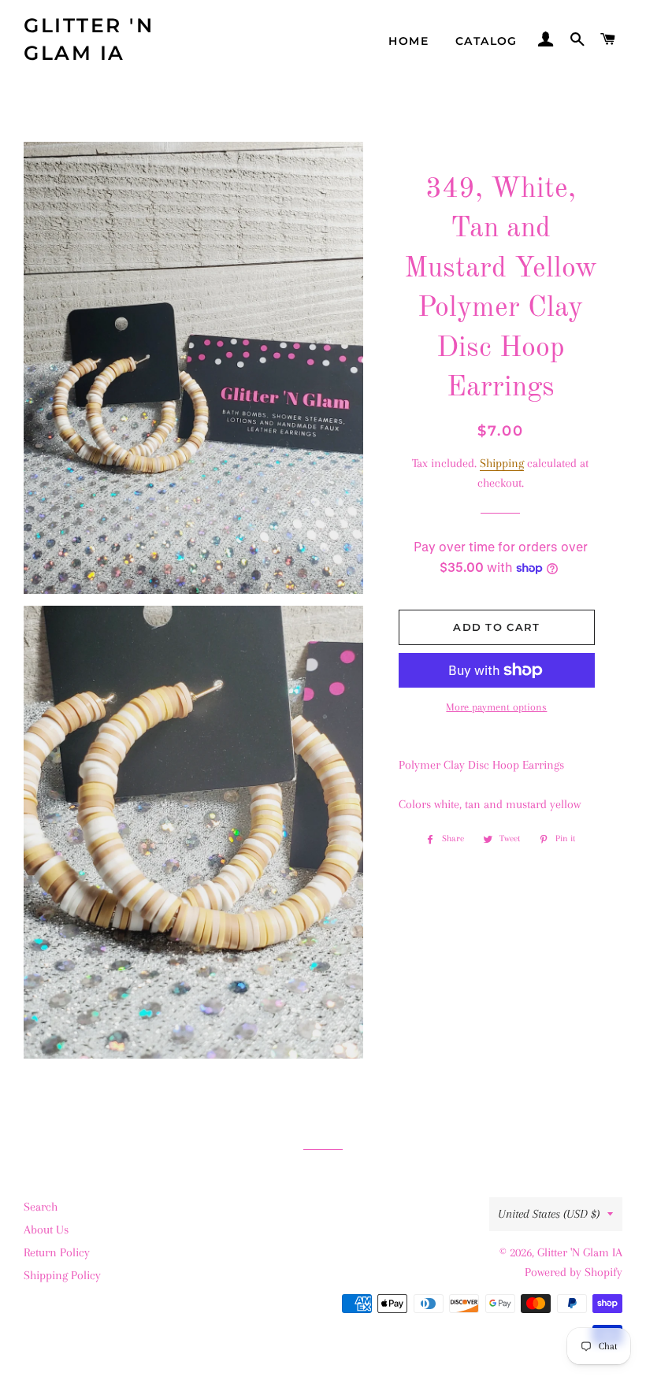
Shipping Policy (62, 1275)
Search (41, 1207)
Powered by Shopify (573, 1272)
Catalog (486, 41)
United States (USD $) (549, 1214)
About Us (46, 1229)
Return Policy (57, 1252)
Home (408, 41)
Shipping (502, 463)
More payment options (496, 707)
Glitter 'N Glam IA (89, 39)
